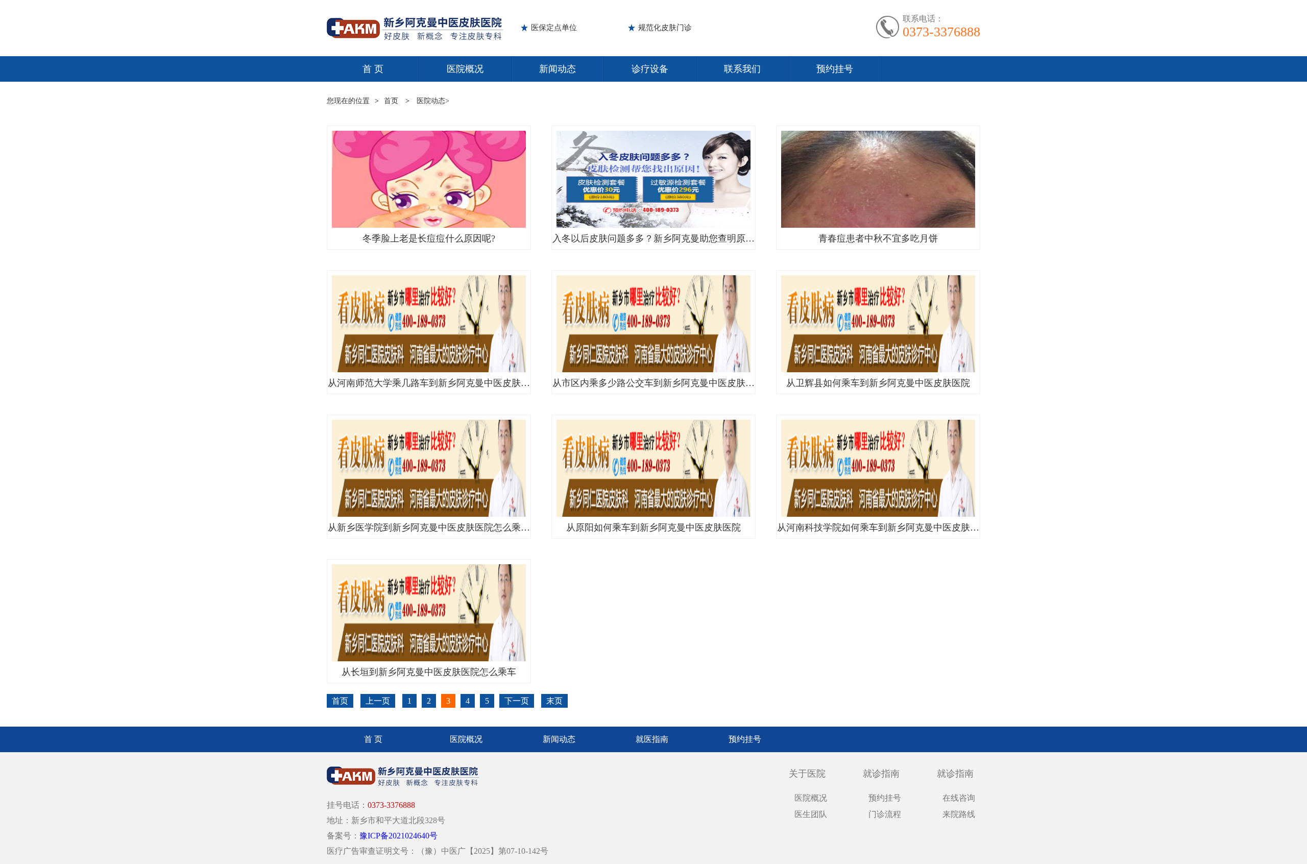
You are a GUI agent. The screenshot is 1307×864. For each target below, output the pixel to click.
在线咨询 (958, 798)
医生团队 (810, 814)
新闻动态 (557, 69)
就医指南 (652, 739)
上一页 (378, 701)
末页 (554, 701)
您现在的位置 (348, 101)
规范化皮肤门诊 (665, 27)
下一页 (516, 701)
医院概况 (465, 69)
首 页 (372, 69)
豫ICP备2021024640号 (398, 835)
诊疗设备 (650, 69)
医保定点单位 (554, 27)
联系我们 (742, 69)
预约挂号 (834, 69)
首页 (391, 101)
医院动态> (433, 101)
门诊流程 (884, 814)
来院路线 (958, 814)
